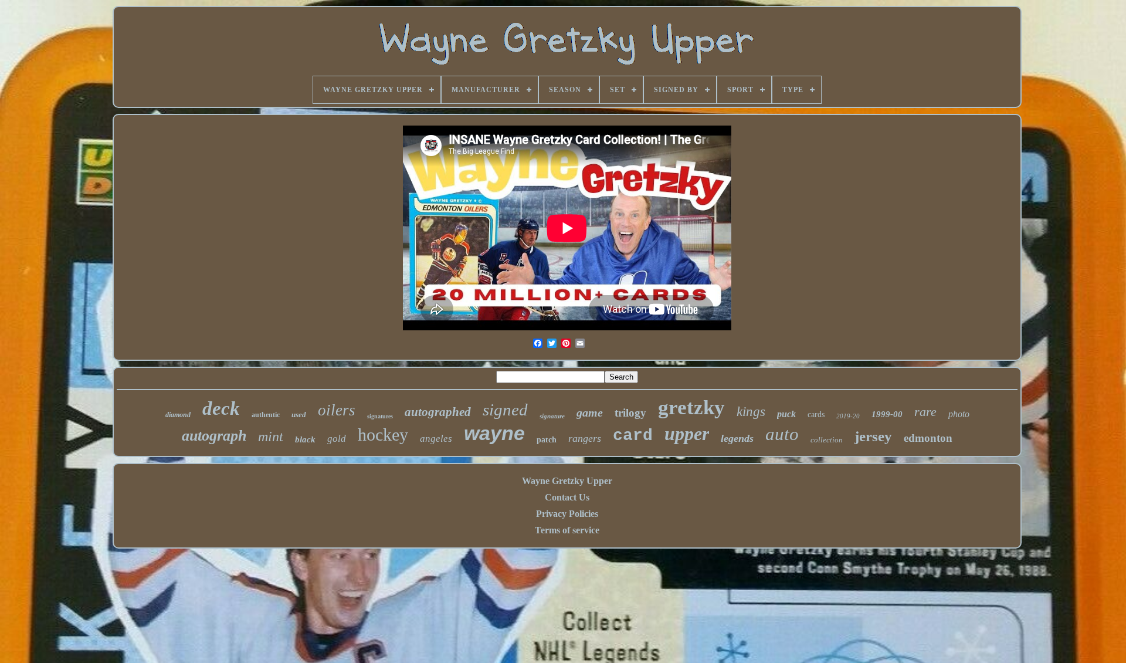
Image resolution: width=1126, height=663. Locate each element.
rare (925, 411)
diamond (178, 415)
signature (552, 416)
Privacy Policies (567, 514)
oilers (336, 410)
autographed (438, 412)
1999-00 (887, 414)
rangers (584, 438)
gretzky (691, 407)
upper (686, 433)
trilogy (630, 413)
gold (336, 438)
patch (547, 439)
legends (737, 438)
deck (221, 408)
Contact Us (567, 497)
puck (786, 414)
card (633, 436)
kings (751, 411)
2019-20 (848, 416)
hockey (383, 434)
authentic (266, 415)
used (298, 414)
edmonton (928, 438)
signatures (380, 416)
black (305, 439)
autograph (214, 435)
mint (270, 436)
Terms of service (567, 530)
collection (826, 439)
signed (505, 409)
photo (958, 414)
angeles (436, 438)
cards (816, 414)
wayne (494, 433)
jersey (873, 436)
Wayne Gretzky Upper (567, 481)
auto (782, 434)
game (589, 412)
